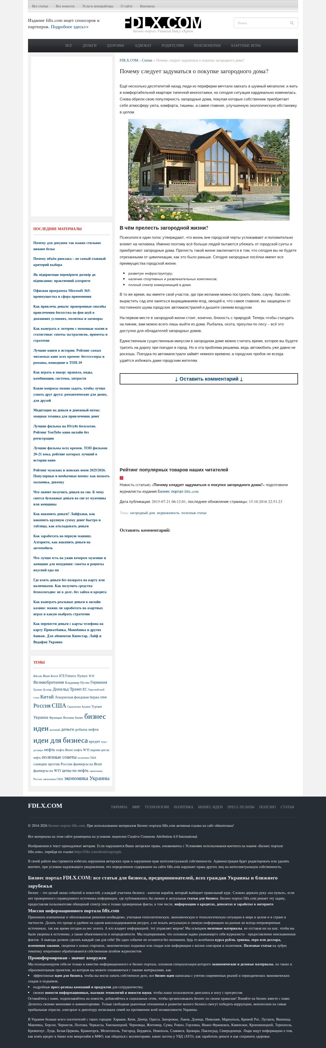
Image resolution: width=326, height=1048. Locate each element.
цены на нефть (75, 770)
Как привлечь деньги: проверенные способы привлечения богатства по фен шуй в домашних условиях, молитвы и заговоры (69, 312)
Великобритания (48, 682)
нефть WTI (81, 749)
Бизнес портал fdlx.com (178, 491)
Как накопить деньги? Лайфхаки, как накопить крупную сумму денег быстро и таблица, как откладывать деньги (67, 520)
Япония (68, 717)
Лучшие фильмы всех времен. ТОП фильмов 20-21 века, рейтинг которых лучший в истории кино (70, 454)
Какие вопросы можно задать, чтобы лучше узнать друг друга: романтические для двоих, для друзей (70, 394)
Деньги (90, 45)
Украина (40, 717)
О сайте (126, 6)
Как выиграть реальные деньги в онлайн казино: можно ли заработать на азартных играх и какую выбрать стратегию (68, 608)
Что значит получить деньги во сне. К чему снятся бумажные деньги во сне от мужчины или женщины (69, 498)
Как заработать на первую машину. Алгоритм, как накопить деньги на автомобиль (62, 542)
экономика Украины (87, 778)
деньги (67, 729)
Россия (42, 705)
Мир (136, 806)
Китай (47, 696)
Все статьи (40, 6)
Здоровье (116, 45)
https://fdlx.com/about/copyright (97, 851)
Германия (98, 682)
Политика (183, 806)
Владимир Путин (77, 682)
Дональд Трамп (67, 689)
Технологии (157, 806)
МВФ (103, 697)
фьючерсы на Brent (87, 763)
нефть (49, 749)
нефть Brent (64, 749)
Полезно (267, 806)
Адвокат (143, 45)
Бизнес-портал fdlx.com (66, 825)
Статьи (287, 806)
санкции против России (52, 763)
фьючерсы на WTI (47, 770)
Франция (55, 717)
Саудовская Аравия (78, 706)
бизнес (79, 717)
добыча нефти (87, 729)
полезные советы (59, 757)
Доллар (47, 689)
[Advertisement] (209, 425)
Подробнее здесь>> (70, 26)
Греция (37, 689)
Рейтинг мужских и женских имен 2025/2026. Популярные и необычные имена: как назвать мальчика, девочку (71, 476)
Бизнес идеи (210, 806)
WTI (91, 676)
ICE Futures (67, 675)
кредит (94, 741)
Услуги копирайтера (97, 6)
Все (68, 45)
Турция (96, 706)
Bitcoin (37, 676)
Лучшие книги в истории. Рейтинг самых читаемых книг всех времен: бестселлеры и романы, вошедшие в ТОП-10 (68, 356)
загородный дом (142, 512)
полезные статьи (194, 512)
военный (55, 729)
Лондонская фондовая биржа (77, 697)
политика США (87, 757)
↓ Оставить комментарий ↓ (209, 378)
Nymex (82, 675)
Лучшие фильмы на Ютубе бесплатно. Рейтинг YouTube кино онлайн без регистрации (64, 432)
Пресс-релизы (240, 806)
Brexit (54, 676)
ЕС (85, 689)
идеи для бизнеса (60, 740)
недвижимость (168, 512)
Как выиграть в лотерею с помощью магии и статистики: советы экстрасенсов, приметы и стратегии (70, 334)
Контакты (147, 6)
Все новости (65, 6)
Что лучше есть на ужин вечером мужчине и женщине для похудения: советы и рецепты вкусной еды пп (69, 564)
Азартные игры (246, 45)
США (59, 705)
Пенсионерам (207, 45)
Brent (46, 676)
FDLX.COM (45, 805)
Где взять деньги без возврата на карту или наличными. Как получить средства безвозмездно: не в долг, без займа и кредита (69, 586)
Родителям (173, 45)
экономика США (53, 779)
